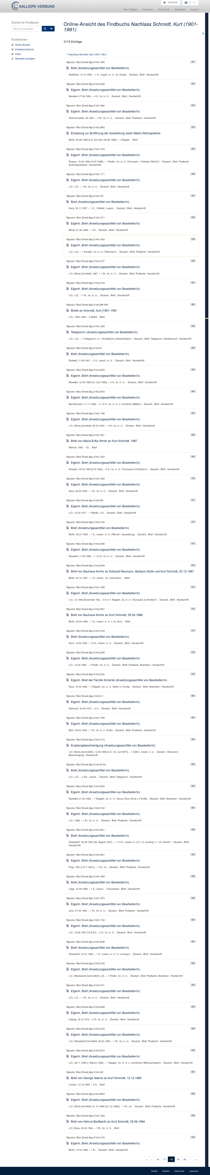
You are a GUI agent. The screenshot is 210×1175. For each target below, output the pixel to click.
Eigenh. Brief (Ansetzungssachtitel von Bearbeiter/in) (105, 89)
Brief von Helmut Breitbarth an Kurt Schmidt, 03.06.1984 (108, 1121)
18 (171, 1159)
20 (184, 1159)
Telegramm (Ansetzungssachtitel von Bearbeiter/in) (104, 332)
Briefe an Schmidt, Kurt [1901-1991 (94, 310)
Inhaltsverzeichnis (24, 49)
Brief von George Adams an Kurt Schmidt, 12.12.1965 (106, 1078)
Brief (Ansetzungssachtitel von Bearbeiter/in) (100, 68)
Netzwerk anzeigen (25, 58)
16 (158, 1159)
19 (178, 1159)
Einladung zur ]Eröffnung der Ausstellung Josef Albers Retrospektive (115, 133)
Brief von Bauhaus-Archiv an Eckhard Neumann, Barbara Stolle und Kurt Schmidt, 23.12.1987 (132, 571)
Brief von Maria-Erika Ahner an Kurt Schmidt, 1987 (104, 440)
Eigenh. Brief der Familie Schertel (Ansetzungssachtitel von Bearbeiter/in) (119, 680)
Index (18, 54)
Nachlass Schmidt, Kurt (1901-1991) (88, 54)
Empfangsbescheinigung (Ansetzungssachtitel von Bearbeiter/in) (113, 745)
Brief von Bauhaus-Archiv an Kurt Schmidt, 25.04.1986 (107, 615)
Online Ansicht (22, 44)
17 (164, 1159)
